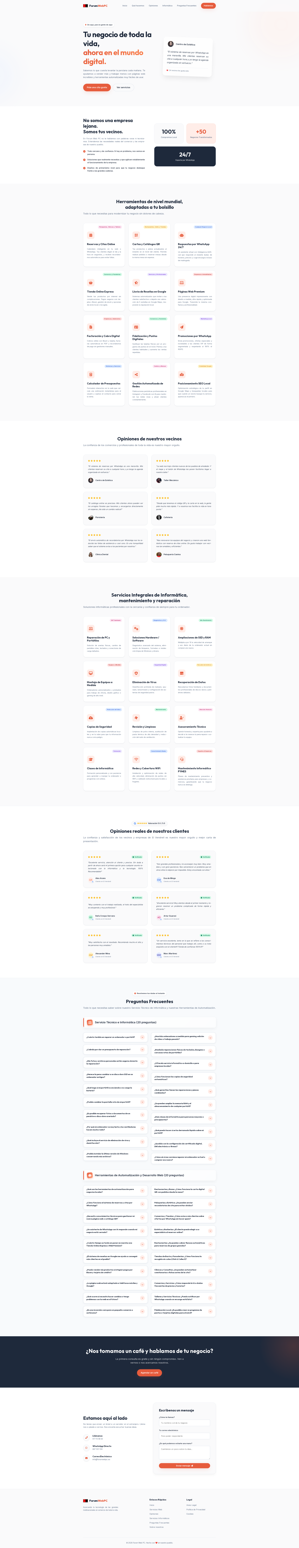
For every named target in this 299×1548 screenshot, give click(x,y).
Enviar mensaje (183, 1466)
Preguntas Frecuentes (186, 5)
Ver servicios (123, 87)
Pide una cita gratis (97, 87)
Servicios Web (156, 1509)
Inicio (125, 5)
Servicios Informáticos (159, 1518)
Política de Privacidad (195, 1509)
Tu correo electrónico (168, 1430)
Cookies (189, 1514)
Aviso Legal (191, 1505)
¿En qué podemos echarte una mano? (175, 1443)
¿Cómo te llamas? (167, 1417)
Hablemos (208, 5)
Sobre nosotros (157, 1527)
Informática (167, 5)
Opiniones (153, 5)
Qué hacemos (138, 5)
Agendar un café (149, 1372)
